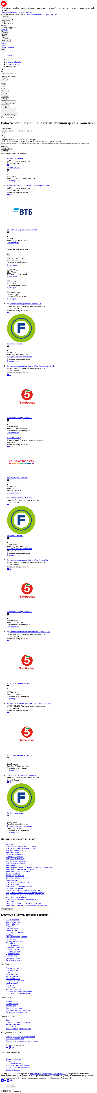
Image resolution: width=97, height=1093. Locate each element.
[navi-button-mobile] (3, 50)
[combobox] (12, 74)
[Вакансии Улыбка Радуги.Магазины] (51, 462)
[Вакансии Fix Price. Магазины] (51, 328)
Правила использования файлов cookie (41, 14)
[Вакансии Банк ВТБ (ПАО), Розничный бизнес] (51, 212)
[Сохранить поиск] (3, 85)
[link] (5, 37)
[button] (3, 43)
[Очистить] (4, 79)
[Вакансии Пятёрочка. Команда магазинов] (51, 396)
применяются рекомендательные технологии (48, 1074)
